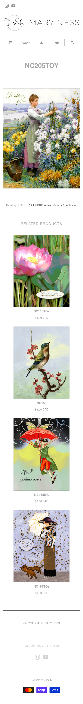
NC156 (42, 403)
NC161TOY (42, 586)
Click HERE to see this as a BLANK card (53, 205)
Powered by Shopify (41, 679)
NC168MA (41, 494)
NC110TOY (42, 311)
